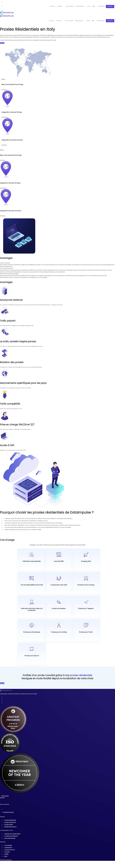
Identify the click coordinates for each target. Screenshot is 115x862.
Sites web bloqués (10, 838)
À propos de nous (10, 849)
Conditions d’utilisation (11, 836)
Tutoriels (7, 852)
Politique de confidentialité (12, 834)
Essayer (2, 43)
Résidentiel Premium (11, 826)
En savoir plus (86, 616)
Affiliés (6, 854)
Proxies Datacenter (10, 822)
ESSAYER (110, 6)
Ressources (80, 6)
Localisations (8, 847)
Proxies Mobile (9, 824)
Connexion (101, 6)
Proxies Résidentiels (10, 820)
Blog (6, 856)
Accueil (52, 6)
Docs (89, 6)
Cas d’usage (70, 6)
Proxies (59, 6)
